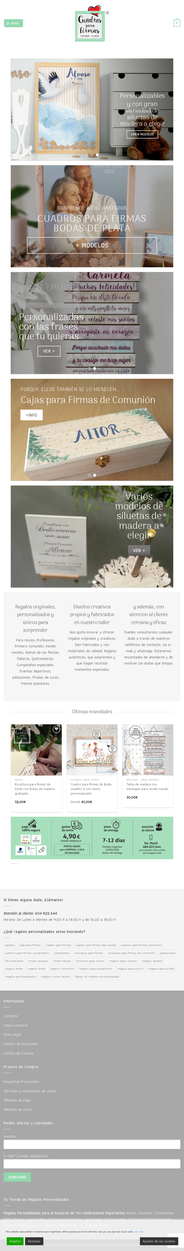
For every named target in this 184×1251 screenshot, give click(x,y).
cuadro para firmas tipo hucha (96, 945)
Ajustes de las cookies (159, 1241)
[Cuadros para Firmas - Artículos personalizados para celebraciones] (92, 23)
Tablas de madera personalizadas (97, 976)
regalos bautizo (152, 960)
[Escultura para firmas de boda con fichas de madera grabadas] (36, 750)
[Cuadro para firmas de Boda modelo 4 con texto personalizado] (92, 750)
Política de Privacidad (20, 1044)
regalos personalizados (20, 976)
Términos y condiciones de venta (30, 1091)
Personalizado (14, 960)
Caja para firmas (30, 945)
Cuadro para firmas (58, 945)
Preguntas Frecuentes (21, 1081)
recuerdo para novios (90, 960)
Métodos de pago (17, 1100)
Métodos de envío (18, 1109)
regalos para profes (161, 968)
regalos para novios (130, 968)
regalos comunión (62, 968)
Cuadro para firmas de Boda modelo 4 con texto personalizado (91, 789)
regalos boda (36, 968)
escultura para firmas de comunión (131, 952)
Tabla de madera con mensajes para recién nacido (147, 786)
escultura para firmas (89, 952)
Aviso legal (12, 1034)
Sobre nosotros (16, 1025)
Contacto (11, 1016)
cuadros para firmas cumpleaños (27, 952)
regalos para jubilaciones (95, 968)
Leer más (138, 1231)
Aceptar (15, 1241)
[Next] (164, 109)
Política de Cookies (19, 1053)
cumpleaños (62, 952)
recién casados (38, 960)
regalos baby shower (123, 960)
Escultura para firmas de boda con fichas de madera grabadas (35, 789)
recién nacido (62, 960)
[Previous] (20, 109)
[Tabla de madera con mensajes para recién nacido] (147, 750)
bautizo (10, 945)
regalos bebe (14, 968)
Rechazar (34, 1241)
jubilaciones (168, 952)
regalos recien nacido (55, 976)
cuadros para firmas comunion (141, 945)
